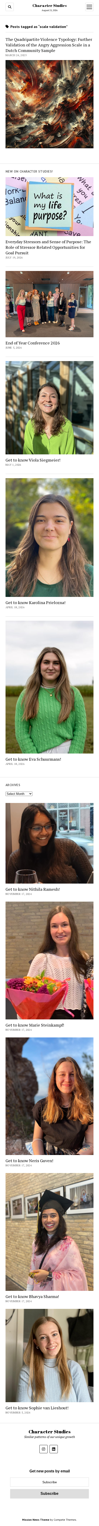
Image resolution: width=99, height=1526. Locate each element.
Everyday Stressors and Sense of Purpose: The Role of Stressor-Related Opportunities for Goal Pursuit (48, 247)
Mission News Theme (35, 1519)
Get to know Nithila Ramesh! (33, 889)
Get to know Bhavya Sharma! (32, 1296)
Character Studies (49, 5)
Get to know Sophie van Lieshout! (37, 1407)
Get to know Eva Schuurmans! (33, 759)
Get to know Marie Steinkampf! (35, 1025)
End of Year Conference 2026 (33, 343)
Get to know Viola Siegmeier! (33, 460)
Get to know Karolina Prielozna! (35, 602)
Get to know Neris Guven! (29, 1160)
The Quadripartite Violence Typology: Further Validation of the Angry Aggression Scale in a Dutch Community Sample (49, 44)
